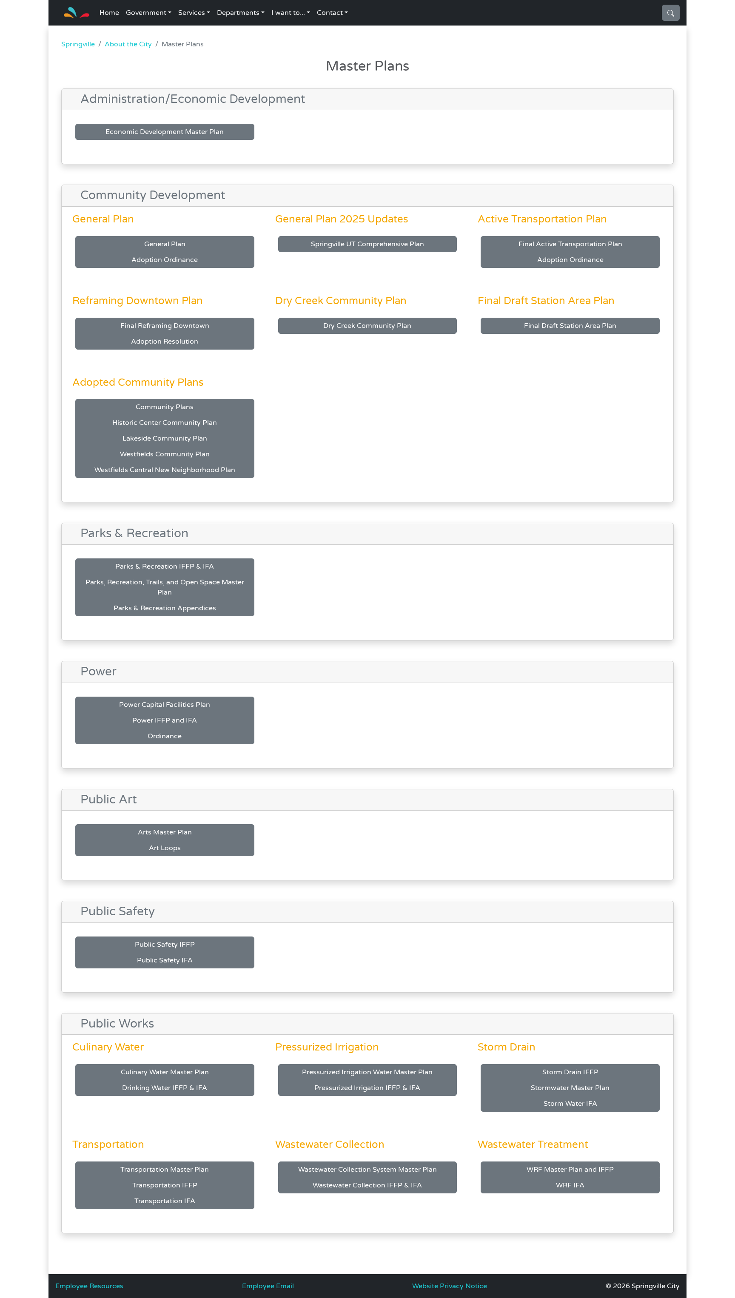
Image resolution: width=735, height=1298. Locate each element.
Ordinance (165, 736)
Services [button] (191, 13)
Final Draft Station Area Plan (570, 326)
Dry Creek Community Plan (367, 326)
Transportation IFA (164, 1201)
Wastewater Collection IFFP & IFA (367, 1185)
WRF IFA (570, 1185)
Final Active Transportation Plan (570, 244)
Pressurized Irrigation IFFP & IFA (367, 1088)
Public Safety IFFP (165, 944)
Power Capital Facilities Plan (164, 704)
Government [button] (146, 13)
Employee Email (268, 1286)
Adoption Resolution (164, 341)
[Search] (671, 13)
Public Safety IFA (165, 960)
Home (109, 13)
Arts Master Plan (165, 832)
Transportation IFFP (164, 1185)
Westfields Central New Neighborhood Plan (164, 470)
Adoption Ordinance (164, 260)
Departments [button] (238, 13)
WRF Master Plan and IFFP (570, 1169)
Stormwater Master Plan (570, 1088)
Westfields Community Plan (165, 454)
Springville (78, 44)
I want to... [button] (288, 13)
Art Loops (165, 848)
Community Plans (165, 407)
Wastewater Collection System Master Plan (367, 1169)
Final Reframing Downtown (164, 326)
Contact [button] (330, 13)
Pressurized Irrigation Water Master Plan (367, 1072)
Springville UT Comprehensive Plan (367, 244)
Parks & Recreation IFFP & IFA (164, 566)
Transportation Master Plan (164, 1169)
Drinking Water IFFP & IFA (164, 1088)
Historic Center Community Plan (164, 422)
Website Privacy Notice (449, 1286)
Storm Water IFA (570, 1103)
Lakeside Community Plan (164, 438)
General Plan (164, 244)
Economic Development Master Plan (164, 132)
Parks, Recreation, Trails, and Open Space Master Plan (164, 587)
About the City (128, 44)
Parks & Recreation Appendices (165, 608)
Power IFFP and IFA (164, 720)
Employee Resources (89, 1286)
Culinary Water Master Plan (165, 1072)
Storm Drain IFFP (570, 1072)
